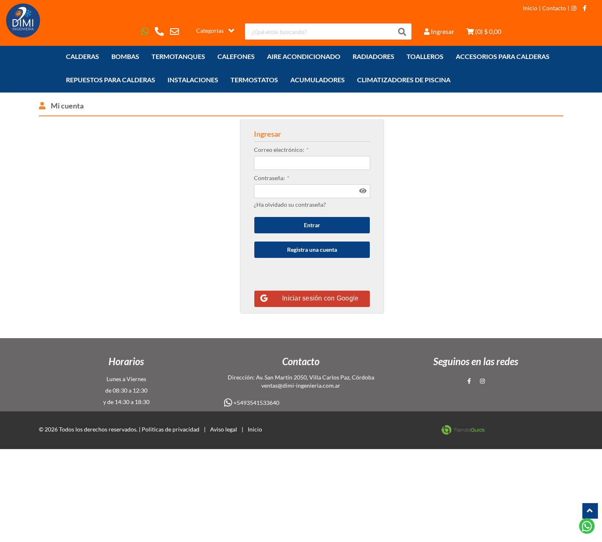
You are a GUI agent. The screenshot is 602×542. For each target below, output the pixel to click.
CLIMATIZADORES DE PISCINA (403, 80)
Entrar (312, 224)
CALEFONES (236, 56)
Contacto (554, 8)
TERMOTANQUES (178, 56)
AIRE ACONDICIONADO (303, 56)
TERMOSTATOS (254, 80)
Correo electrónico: (279, 149)
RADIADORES (373, 56)
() (487, 31)
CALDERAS (82, 56)
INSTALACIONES (192, 80)
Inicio (530, 8)
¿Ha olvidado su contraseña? (290, 204)
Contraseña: (269, 177)
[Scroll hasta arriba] (590, 511)
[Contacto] (157, 31)
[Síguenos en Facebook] (584, 8)
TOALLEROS (425, 56)
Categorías (210, 31)
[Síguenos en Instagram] (573, 8)
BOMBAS (125, 56)
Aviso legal (223, 429)
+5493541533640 (255, 402)
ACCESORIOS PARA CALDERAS (503, 56)
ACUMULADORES (317, 80)
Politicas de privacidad (170, 429)
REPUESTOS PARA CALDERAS (110, 80)
